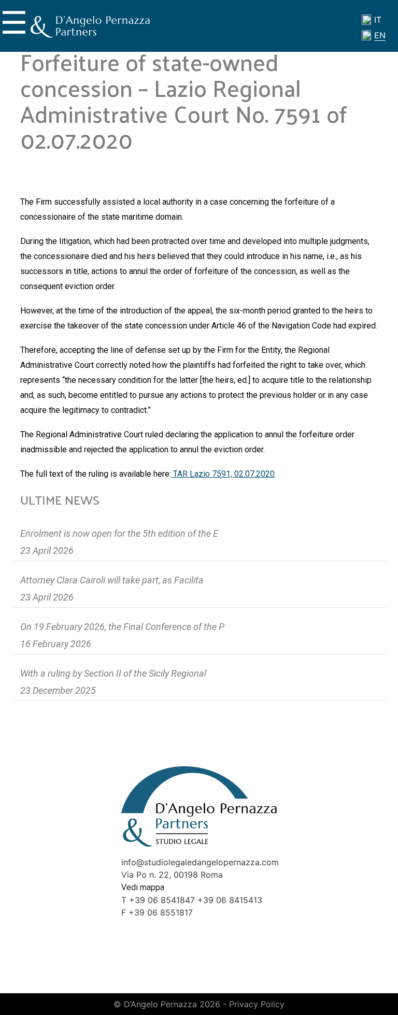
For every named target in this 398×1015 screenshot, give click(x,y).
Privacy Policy (257, 1004)
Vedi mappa (142, 887)
